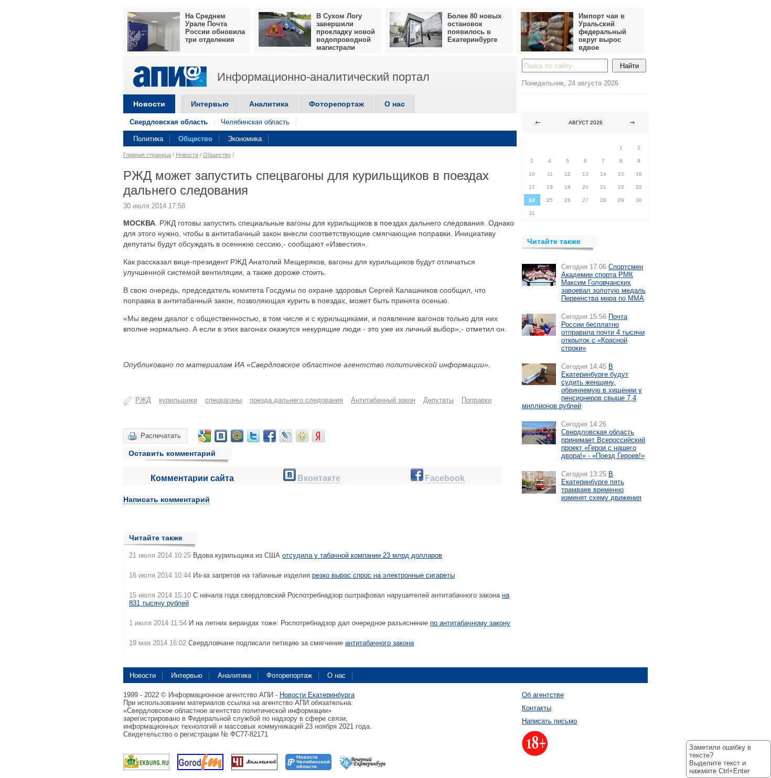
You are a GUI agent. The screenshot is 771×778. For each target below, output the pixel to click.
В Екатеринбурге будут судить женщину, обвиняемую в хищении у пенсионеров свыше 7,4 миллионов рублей (582, 386)
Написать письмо (549, 721)
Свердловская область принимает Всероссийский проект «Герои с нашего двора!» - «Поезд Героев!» (603, 444)
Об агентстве (543, 695)
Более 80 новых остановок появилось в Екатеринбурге (474, 28)
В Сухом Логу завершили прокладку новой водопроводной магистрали (345, 31)
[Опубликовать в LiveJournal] (286, 436)
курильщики (178, 400)
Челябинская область (255, 122)
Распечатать (161, 436)
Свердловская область (169, 122)
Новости (149, 104)
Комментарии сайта (192, 478)
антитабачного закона (379, 643)
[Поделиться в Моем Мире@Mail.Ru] (237, 436)
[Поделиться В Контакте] (221, 436)
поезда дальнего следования (296, 400)
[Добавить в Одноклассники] (302, 436)
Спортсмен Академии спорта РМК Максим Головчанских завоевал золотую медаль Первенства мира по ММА (603, 282)
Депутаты (438, 400)
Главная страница (147, 155)
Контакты (536, 708)
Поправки (476, 400)
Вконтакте (318, 478)
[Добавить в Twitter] (253, 436)
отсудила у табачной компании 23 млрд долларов (362, 555)
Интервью (210, 104)
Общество (195, 139)
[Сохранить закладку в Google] (204, 436)
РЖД (143, 400)
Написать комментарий (166, 499)
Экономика (245, 139)
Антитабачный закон (383, 400)
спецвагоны (223, 400)
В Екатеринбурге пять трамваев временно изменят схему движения (601, 486)
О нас (394, 104)
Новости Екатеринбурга (317, 695)
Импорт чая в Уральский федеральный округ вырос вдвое (602, 31)
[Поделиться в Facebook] (269, 436)
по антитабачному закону (470, 623)
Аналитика (268, 104)
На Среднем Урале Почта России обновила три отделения (215, 28)
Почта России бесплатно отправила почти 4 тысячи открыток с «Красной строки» (603, 332)
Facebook (445, 478)
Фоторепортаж (336, 104)
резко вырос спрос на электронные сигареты (383, 575)
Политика (148, 139)
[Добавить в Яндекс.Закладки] (318, 436)
